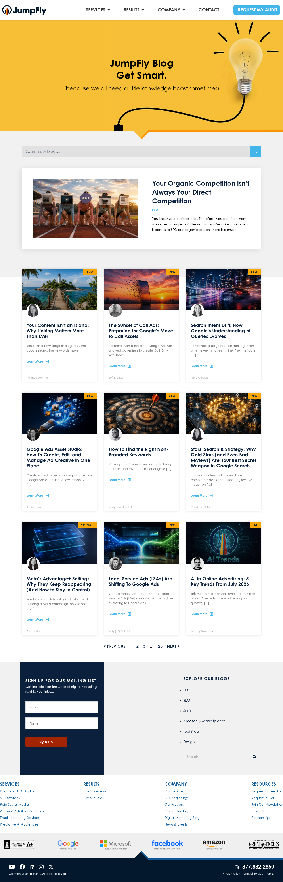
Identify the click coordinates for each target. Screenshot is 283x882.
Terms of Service (253, 873)
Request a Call (263, 798)
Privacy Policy (231, 873)
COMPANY (169, 10)
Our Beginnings (176, 798)
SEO (155, 210)
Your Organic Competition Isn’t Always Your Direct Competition (200, 192)
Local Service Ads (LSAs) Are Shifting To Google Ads (140, 581)
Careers (257, 811)
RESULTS (131, 10)
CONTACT (209, 10)
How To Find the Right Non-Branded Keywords (138, 451)
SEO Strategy (10, 798)
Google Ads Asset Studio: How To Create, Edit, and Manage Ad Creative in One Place (58, 457)
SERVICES (95, 10)
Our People (173, 791)
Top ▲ (270, 873)
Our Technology (177, 811)
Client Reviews (94, 791)
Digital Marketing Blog (182, 818)
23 (160, 646)
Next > (173, 646)
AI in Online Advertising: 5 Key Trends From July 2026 (220, 581)
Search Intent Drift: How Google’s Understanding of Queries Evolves (220, 330)
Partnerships (261, 818)
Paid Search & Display (17, 791)
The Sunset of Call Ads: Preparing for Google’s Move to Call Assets (141, 330)
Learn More (35, 361)
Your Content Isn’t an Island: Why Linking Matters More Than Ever (58, 330)
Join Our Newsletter (267, 804)
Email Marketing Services (20, 818)
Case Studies (93, 798)
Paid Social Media (14, 804)
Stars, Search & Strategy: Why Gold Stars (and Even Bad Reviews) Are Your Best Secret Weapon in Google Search (223, 457)
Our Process (174, 804)
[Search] (255, 151)
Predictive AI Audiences (19, 824)
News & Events (175, 824)
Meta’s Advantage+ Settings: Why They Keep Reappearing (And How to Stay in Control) (59, 584)
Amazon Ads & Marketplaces (23, 811)
